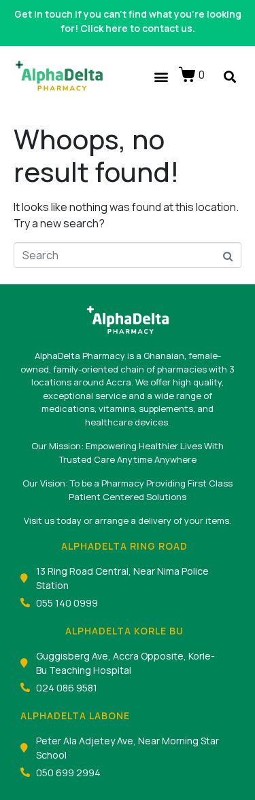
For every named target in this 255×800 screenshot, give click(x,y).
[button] (161, 76)
